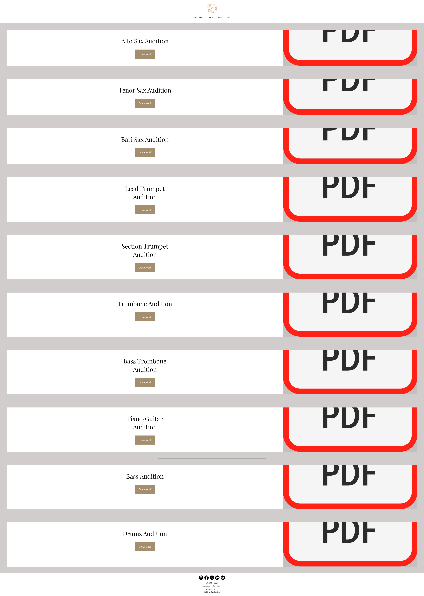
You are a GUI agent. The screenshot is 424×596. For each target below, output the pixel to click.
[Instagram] (201, 577)
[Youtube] (223, 577)
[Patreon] (217, 577)
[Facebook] (206, 577)
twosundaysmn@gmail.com (212, 586)
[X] (212, 577)
